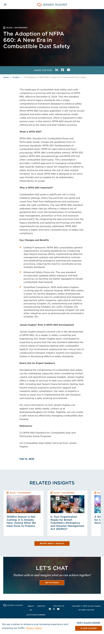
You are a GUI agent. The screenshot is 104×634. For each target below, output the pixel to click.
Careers (41, 615)
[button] (88, 628)
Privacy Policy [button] (34, 628)
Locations (31, 615)
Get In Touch (52, 583)
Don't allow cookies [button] (88, 623)
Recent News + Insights (52, 543)
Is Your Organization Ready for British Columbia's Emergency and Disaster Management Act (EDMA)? (67, 522)
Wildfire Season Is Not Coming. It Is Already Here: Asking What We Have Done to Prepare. (21, 521)
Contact (41, 606)
